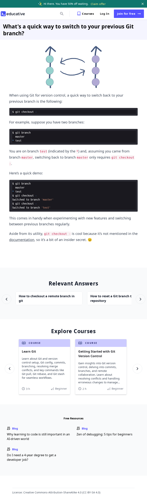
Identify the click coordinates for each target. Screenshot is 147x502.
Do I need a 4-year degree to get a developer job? (31, 457)
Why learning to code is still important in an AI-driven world (38, 436)
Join (126, 13)
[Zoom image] (74, 67)
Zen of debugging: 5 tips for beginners (104, 434)
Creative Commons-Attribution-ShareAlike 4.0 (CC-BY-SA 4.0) (61, 492)
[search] (61, 13)
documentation (21, 239)
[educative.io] (13, 13)
